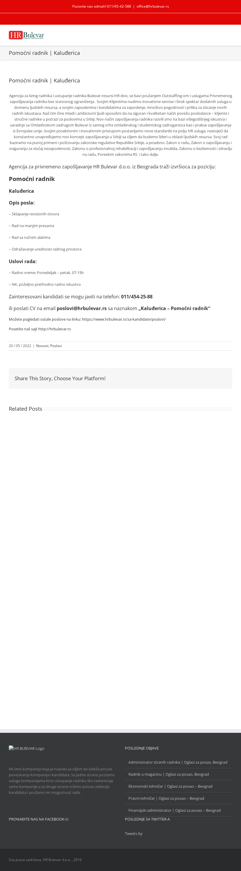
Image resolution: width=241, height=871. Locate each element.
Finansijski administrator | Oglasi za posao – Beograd (174, 810)
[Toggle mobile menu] (229, 35)
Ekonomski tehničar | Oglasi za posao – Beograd (170, 786)
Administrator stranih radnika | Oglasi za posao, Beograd (177, 762)
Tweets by (134, 833)
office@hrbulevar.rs (153, 6)
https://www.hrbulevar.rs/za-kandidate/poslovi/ (124, 319)
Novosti (42, 345)
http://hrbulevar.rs (54, 329)
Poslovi (56, 345)
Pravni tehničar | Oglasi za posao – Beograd (166, 798)
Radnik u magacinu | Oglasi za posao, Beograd (168, 774)
